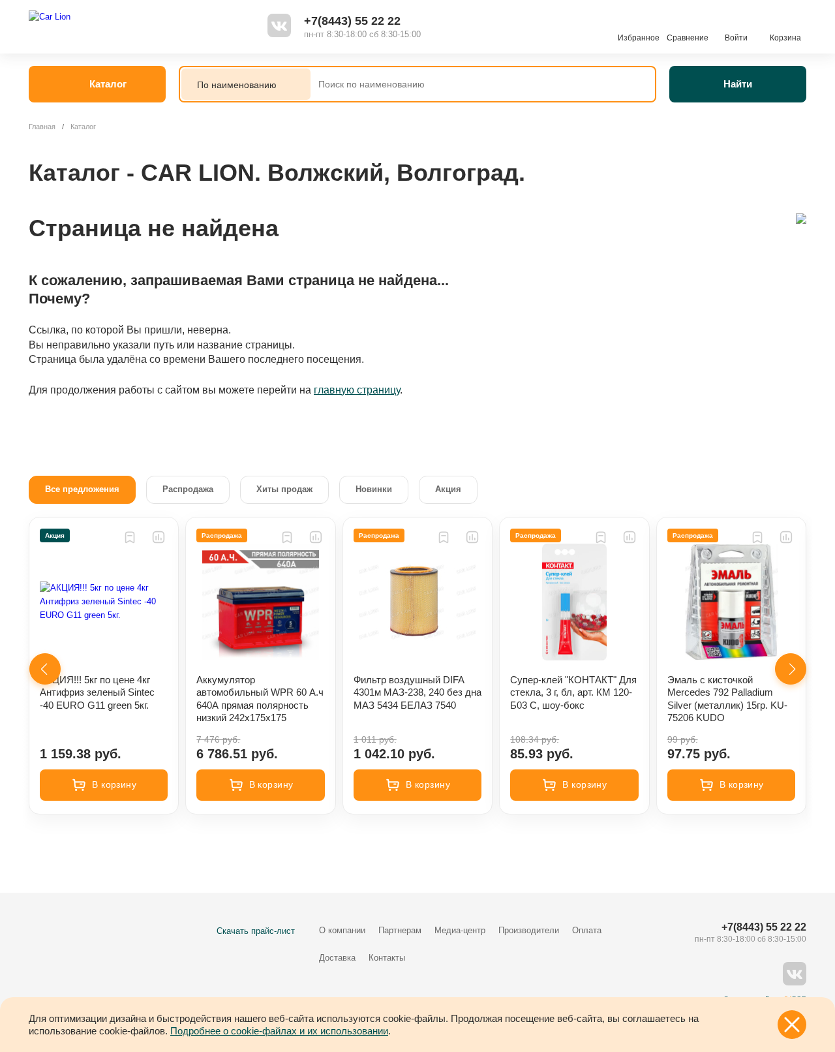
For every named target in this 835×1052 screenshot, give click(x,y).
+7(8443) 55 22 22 (352, 20)
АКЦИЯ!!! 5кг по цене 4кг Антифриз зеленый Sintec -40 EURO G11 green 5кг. (97, 692)
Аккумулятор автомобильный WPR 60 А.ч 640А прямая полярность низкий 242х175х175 (260, 699)
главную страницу (357, 389)
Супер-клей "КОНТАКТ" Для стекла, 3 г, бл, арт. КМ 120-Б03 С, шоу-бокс (573, 692)
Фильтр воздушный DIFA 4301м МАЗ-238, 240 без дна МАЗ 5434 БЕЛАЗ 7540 (417, 692)
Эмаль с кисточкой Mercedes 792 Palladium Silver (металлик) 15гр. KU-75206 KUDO (727, 699)
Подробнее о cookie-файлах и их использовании (279, 1030)
